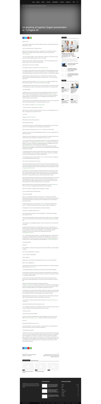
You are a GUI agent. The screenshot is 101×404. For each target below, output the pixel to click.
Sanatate (68, 2)
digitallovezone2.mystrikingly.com (28, 145)
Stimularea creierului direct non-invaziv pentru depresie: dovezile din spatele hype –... (53, 385)
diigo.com (42, 156)
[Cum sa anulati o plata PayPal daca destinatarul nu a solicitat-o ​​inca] (44, 396)
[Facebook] (23, 38)
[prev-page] (23, 374)
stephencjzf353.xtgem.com (31, 117)
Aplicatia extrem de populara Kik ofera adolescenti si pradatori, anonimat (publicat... (53, 390)
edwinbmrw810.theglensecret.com (31, 317)
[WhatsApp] (31, 38)
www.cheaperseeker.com (43, 67)
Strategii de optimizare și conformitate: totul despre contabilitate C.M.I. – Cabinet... (69, 55)
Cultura (48, 2)
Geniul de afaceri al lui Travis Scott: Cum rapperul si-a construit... (74, 101)
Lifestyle (62, 2)
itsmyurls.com (40, 129)
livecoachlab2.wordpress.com (42, 81)
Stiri (73, 2)
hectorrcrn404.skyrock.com (40, 104)
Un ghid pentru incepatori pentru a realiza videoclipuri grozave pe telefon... (72, 69)
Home (23, 5)
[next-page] (24, 374)
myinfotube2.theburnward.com (28, 284)
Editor (62, 57)
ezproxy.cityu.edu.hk (26, 53)
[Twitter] (26, 38)
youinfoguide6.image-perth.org (52, 299)
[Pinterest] (28, 38)
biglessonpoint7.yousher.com (29, 167)
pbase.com (43, 203)
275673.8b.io (33, 266)
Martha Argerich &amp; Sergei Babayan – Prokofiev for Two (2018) (29, 355)
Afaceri (37, 2)
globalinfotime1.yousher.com (40, 141)
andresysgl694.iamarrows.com (28, 232)
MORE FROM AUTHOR (34, 360)
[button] (77, 2)
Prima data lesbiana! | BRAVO (39, 371)
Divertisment (55, 2)
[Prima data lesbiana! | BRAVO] (40, 367)
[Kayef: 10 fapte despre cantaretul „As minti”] (28, 367)
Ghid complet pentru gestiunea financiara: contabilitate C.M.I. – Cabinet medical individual (74, 91)
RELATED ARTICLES (26, 360)
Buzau (43, 2)
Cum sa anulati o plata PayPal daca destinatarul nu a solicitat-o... (53, 396)
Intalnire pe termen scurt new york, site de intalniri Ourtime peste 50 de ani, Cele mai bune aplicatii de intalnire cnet (51, 355)
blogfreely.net (55, 184)
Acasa (33, 2)
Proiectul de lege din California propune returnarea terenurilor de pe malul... (73, 74)
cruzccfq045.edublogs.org (52, 239)
